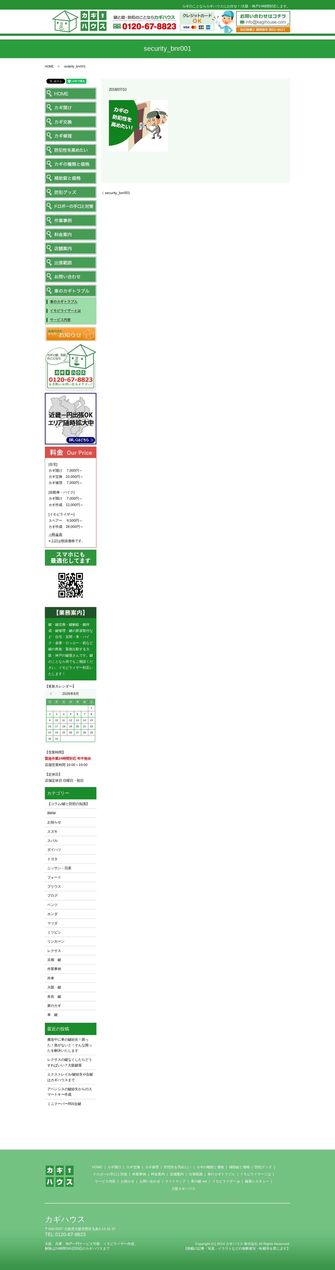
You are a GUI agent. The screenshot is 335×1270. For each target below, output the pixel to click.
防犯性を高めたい (177, 1167)
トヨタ (52, 859)
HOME (49, 66)
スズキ (52, 831)
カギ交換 (133, 1167)
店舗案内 (177, 1174)
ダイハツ (54, 850)
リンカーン (55, 941)
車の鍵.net (199, 1181)
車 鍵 (52, 1015)
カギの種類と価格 (210, 1167)
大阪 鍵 (54, 987)
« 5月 (52, 693)
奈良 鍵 (54, 996)
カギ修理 (152, 1167)
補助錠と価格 (239, 1167)
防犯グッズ (263, 1167)
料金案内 (158, 1174)
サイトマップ (175, 1181)
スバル (52, 840)
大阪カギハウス (183, 1189)
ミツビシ (54, 932)
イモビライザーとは (255, 1174)
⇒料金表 (55, 534)
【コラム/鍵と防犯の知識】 (68, 804)
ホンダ (52, 914)
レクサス (54, 951)
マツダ (52, 923)
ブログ (52, 895)
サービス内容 (105, 1181)
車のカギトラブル (221, 1174)
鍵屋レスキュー (257, 1181)
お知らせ (54, 822)
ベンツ (52, 905)
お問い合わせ (150, 1181)
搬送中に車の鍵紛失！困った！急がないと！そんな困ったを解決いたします (69, 1044)
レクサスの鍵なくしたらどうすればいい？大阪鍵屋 (69, 1062)
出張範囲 (196, 1174)
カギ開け (114, 1167)
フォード (54, 877)
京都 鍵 (54, 960)
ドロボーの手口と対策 (110, 1174)
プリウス (54, 886)
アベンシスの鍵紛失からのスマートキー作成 (69, 1091)
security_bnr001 (117, 193)
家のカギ (54, 1006)
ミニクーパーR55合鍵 (64, 1104)
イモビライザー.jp (226, 1181)
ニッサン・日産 (59, 868)
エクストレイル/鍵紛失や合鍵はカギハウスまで (70, 1077)
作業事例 (54, 969)
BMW (51, 813)
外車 (50, 978)
